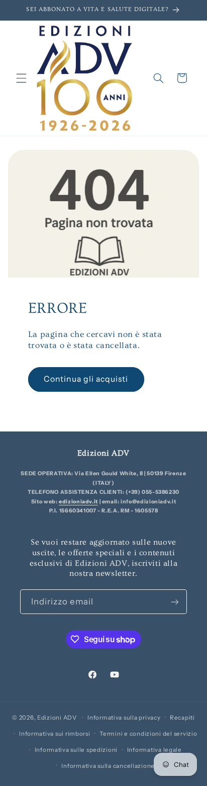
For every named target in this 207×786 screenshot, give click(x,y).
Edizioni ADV (57, 717)
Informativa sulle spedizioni (76, 749)
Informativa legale (154, 749)
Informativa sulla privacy (123, 717)
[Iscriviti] (174, 601)
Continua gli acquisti (86, 379)
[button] (21, 78)
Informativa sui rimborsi (54, 733)
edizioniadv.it (78, 501)
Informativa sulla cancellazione (108, 765)
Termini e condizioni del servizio (148, 733)
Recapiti (182, 717)
